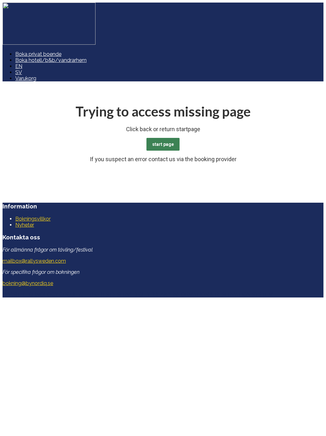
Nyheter (24, 225)
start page (163, 144)
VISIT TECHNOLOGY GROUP (42, 294)
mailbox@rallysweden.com (34, 261)
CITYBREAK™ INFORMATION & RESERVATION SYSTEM (205, 294)
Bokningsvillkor (33, 219)
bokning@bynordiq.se (28, 283)
